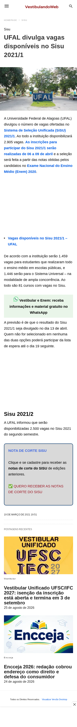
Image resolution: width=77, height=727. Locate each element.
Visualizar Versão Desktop (54, 699)
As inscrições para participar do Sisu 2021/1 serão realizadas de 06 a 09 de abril (30, 148)
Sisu (24, 20)
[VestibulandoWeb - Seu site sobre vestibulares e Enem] (43, 6)
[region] (33, 205)
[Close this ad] (74, 704)
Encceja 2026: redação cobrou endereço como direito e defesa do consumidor (38, 671)
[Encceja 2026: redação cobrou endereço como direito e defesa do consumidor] (38, 634)
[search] (71, 6)
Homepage (10, 20)
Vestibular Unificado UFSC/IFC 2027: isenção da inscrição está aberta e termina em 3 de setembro (38, 595)
